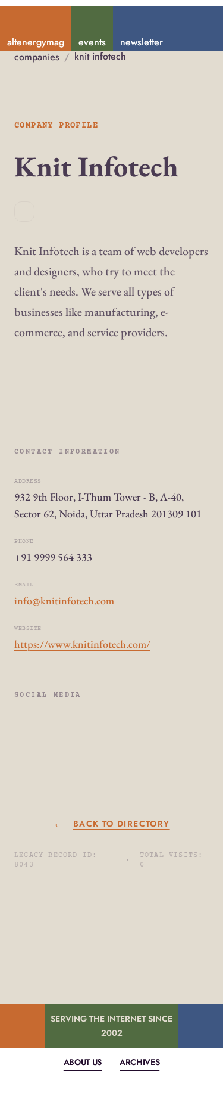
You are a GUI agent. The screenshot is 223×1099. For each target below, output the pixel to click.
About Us (83, 1062)
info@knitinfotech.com (64, 600)
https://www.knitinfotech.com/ (82, 644)
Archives (139, 1062)
